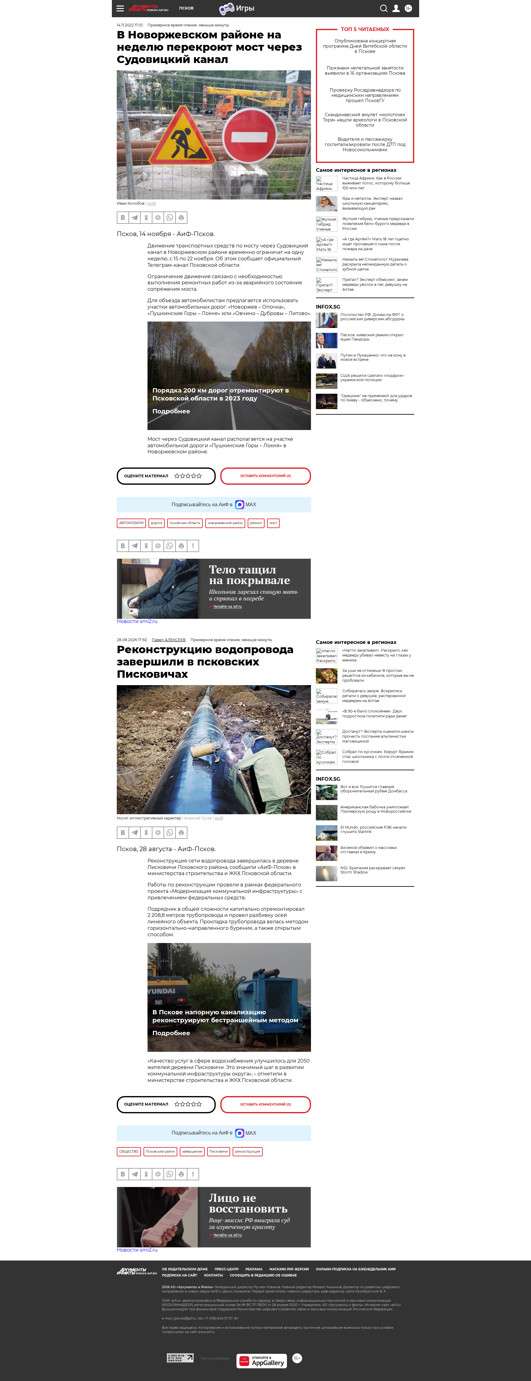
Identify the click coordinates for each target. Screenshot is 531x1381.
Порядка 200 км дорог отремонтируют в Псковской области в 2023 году (220, 394)
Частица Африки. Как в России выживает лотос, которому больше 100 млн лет (376, 183)
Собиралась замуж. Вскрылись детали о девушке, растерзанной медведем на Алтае (374, 696)
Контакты (213, 1275)
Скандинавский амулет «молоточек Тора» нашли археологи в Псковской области (365, 120)
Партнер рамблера (215, 1358)
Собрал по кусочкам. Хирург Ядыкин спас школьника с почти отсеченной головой (378, 756)
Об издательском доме (185, 1269)
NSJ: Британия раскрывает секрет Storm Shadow (372, 870)
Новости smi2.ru (137, 621)
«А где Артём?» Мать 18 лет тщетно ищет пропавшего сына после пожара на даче (375, 244)
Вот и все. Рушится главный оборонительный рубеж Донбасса (373, 789)
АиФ (152, 203)
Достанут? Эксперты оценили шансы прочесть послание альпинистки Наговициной (378, 736)
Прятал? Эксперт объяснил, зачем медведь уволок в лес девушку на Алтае (375, 284)
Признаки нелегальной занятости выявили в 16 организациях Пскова (365, 70)
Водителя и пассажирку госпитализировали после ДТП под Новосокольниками (365, 144)
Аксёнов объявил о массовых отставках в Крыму (368, 850)
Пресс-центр (226, 1269)
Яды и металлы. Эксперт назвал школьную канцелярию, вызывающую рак (372, 203)
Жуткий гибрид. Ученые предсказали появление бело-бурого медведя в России (378, 223)
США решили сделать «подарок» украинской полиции (372, 377)
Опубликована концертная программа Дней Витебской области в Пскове (365, 46)
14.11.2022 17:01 (130, 25)
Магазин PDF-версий (289, 1269)
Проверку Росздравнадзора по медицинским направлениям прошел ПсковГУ (365, 95)
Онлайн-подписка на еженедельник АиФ (356, 1269)
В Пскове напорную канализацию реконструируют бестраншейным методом (225, 1016)
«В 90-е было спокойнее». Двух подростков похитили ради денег (374, 713)
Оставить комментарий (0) (265, 476)
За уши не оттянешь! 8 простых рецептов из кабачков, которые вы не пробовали (378, 675)
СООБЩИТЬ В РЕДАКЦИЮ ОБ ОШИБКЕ (263, 1275)
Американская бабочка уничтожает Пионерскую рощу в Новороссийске (375, 809)
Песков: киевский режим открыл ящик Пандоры (371, 337)
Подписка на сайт (179, 1275)
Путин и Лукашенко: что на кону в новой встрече (373, 357)
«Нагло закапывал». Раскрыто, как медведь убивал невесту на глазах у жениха (376, 655)
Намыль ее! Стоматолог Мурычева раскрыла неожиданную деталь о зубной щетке (375, 264)
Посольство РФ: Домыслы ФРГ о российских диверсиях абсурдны (372, 317)
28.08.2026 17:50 (132, 639)
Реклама (254, 1269)
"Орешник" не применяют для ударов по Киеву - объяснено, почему (376, 398)
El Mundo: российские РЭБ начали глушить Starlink (373, 829)
